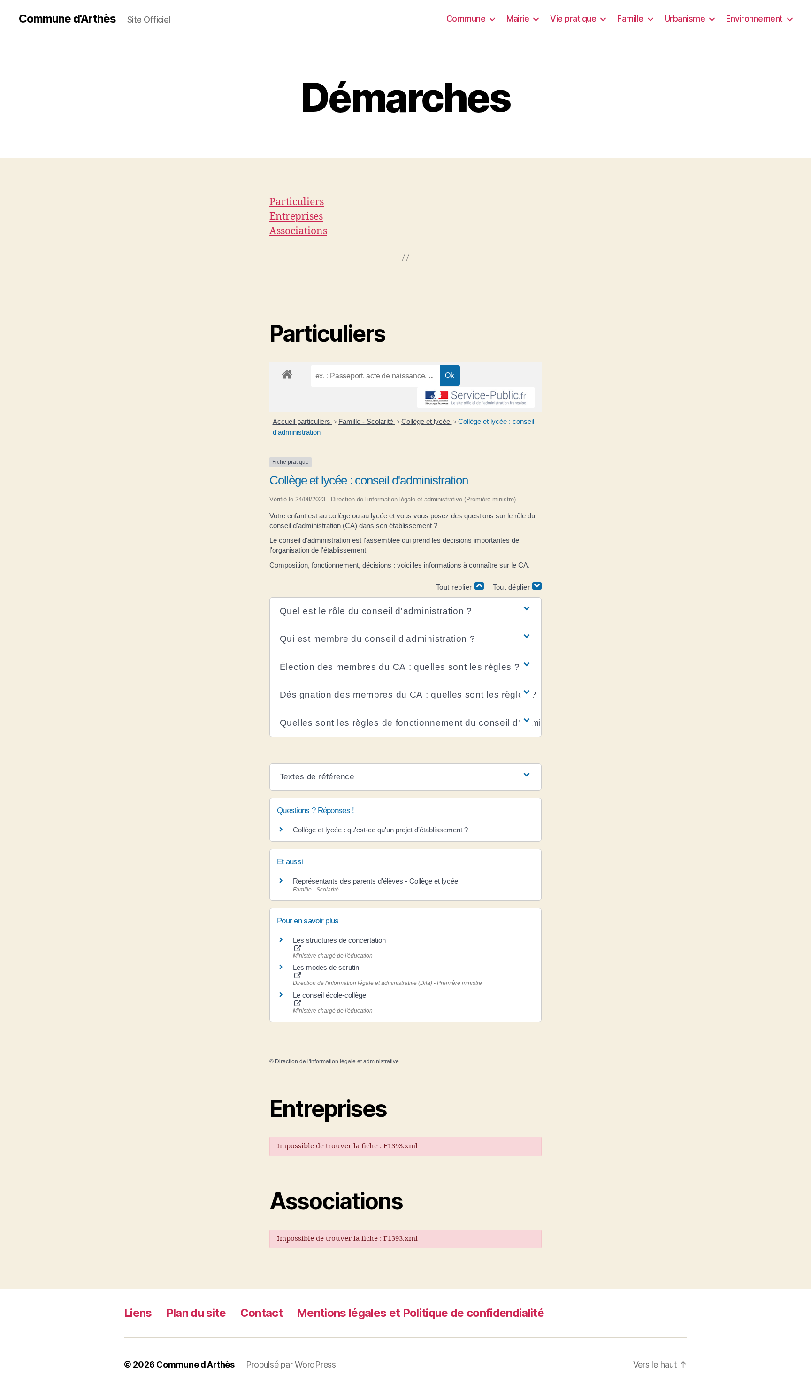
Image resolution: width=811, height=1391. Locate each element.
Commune (466, 18)
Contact (261, 1313)
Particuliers (296, 202)
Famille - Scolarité (366, 421)
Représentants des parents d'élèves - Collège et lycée (375, 881)
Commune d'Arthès (67, 18)
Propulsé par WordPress (291, 1364)
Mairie (517, 18)
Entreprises (296, 216)
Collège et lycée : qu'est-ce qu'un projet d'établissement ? (380, 830)
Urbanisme (685, 18)
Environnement (754, 18)
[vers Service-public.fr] (476, 397)
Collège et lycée (426, 421)
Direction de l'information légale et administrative (337, 1061)
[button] (405, 611)
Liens (138, 1313)
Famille (630, 18)
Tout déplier (513, 587)
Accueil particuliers (302, 421)
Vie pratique (573, 18)
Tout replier (455, 587)
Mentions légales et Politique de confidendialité (420, 1313)
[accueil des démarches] (287, 372)
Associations (298, 231)
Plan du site (196, 1313)
